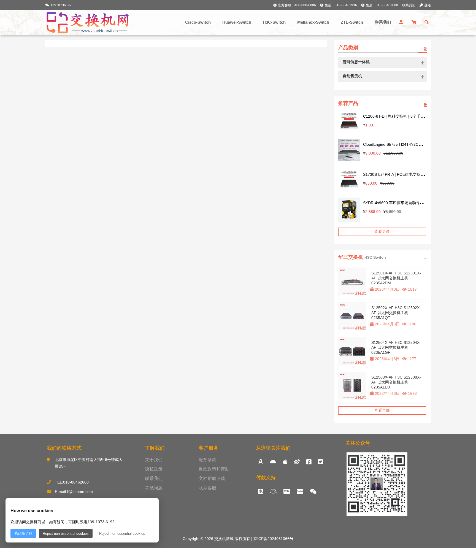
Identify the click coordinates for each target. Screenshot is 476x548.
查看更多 (382, 231)
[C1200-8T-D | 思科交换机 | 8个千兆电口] (349, 121)
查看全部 (382, 410)
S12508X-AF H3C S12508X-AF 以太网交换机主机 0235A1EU (396, 382)
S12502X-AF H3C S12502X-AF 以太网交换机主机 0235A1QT (396, 313)
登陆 (427, 5)
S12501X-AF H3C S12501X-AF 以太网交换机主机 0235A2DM (396, 278)
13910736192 (61, 5)
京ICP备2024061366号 (272, 538)
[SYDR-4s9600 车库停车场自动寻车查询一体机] (349, 210)
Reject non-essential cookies (66, 533)
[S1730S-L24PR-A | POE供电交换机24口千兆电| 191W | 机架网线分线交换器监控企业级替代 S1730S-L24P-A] (349, 179)
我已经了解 (23, 533)
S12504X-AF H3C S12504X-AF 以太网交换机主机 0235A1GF (396, 347)
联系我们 (408, 5)
